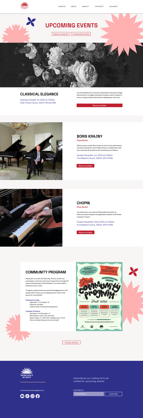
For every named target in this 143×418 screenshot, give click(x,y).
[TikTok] (27, 396)
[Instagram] (32, 396)
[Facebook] (38, 396)
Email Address (78, 390)
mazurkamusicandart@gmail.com (32, 390)
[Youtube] (22, 396)
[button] (62, 6)
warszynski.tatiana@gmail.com (54, 290)
